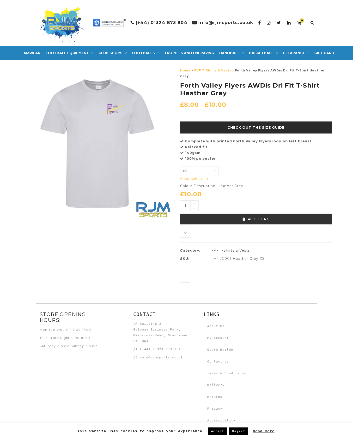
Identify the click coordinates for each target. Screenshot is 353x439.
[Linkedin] (289, 22)
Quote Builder (221, 349)
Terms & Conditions (226, 373)
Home (185, 70)
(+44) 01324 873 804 (162, 22)
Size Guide (273, 127)
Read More (263, 431)
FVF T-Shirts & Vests (212, 70)
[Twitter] (279, 22)
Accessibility (221, 420)
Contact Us (218, 361)
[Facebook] (259, 22)
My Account (218, 338)
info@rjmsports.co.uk (225, 22)
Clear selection (194, 179)
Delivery (216, 385)
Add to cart (259, 219)
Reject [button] (238, 431)
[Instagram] (269, 22)
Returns (214, 397)
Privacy (214, 408)
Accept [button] (217, 431)
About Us (216, 326)
